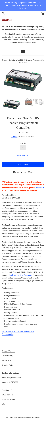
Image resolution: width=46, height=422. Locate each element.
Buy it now (23, 164)
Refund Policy (7, 360)
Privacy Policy (7, 356)
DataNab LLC (22, 417)
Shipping (14, 136)
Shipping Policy (8, 365)
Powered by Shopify (33, 417)
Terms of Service (8, 351)
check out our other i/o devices (20, 275)
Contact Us (39, 188)
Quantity (23, 143)
